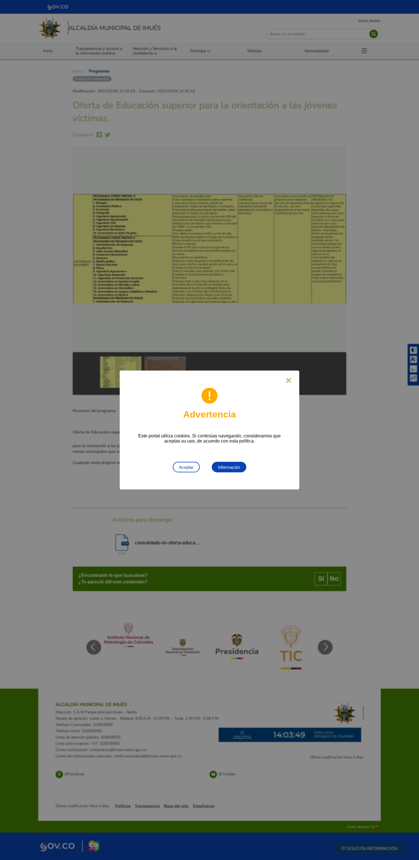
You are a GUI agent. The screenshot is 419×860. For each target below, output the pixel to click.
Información (229, 467)
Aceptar (186, 467)
